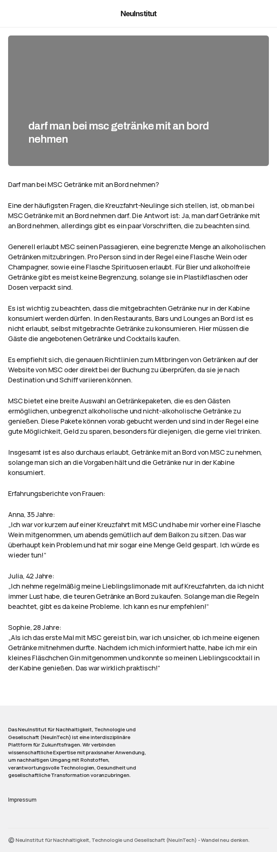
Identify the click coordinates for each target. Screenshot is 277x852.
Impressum (22, 799)
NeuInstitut (138, 13)
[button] (11, 13)
